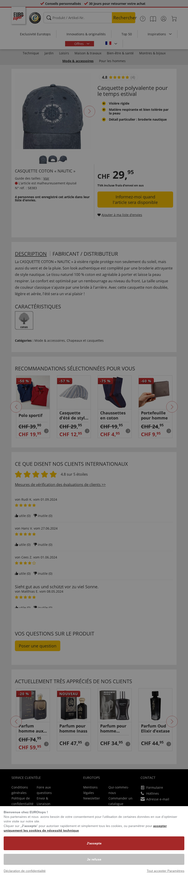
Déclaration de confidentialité (25, 871)
